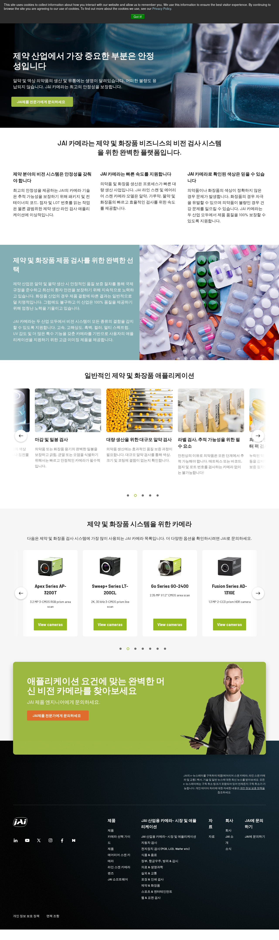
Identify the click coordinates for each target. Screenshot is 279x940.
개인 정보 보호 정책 (26, 916)
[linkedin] (15, 841)
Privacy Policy (161, 8)
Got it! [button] (138, 16)
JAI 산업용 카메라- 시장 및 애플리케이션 (168, 823)
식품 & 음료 (149, 855)
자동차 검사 (149, 842)
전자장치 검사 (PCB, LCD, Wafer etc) (165, 848)
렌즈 (111, 873)
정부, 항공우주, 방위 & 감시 (159, 861)
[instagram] (50, 841)
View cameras (50, 624)
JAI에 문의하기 (254, 823)
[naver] (73, 841)
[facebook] (62, 841)
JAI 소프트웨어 (118, 879)
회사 (229, 820)
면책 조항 (52, 916)
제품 (112, 820)
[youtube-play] (27, 841)
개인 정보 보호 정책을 (252, 788)
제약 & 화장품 (150, 885)
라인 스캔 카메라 (119, 867)
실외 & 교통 (149, 873)
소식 (228, 848)
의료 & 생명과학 (152, 867)
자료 (211, 823)
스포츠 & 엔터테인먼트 (156, 891)
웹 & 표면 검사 (151, 897)
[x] (38, 841)
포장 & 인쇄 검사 (152, 879)
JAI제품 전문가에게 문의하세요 (41, 102)
